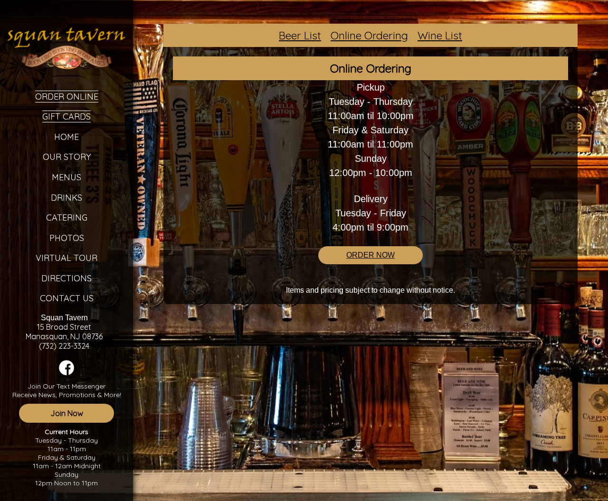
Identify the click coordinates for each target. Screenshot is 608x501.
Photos (66, 237)
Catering (66, 217)
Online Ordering (369, 35)
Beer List (300, 35)
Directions (66, 278)
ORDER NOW (370, 255)
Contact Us (67, 298)
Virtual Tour (66, 257)
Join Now (66, 413)
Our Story (67, 156)
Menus (66, 177)
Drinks (66, 197)
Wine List (440, 35)
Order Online (66, 96)
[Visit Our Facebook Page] (66, 373)
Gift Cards (66, 116)
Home (66, 136)
